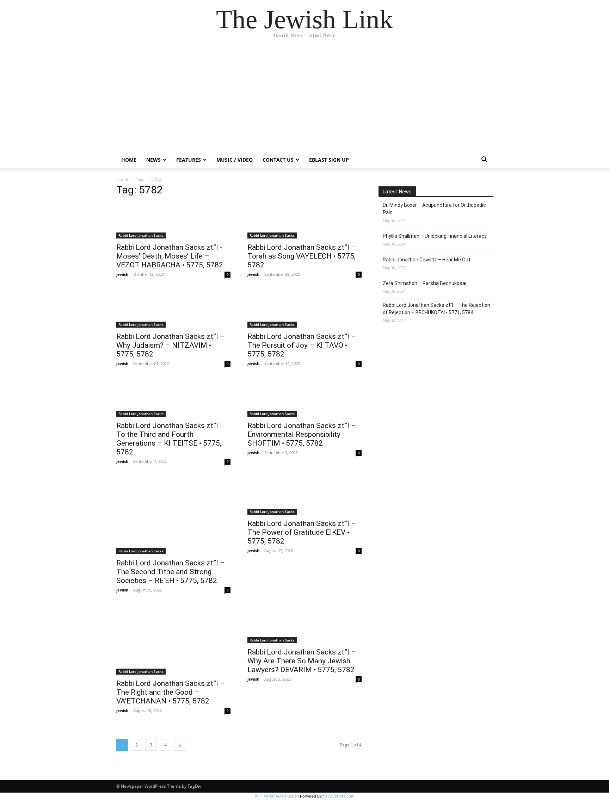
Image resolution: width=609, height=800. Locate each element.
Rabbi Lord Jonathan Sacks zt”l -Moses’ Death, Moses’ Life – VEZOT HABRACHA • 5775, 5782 (169, 256)
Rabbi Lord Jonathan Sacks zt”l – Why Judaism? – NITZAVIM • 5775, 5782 (170, 345)
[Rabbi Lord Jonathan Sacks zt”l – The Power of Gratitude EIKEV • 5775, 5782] (304, 497)
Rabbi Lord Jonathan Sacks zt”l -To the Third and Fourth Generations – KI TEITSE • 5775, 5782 (169, 438)
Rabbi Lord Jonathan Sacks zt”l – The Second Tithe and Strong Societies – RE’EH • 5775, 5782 (170, 572)
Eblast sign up (329, 159)
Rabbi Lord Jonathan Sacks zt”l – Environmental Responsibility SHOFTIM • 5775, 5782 (301, 434)
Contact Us (278, 159)
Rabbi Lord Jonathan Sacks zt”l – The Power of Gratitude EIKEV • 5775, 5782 (301, 532)
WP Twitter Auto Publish (277, 796)
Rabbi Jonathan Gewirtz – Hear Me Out (426, 259)
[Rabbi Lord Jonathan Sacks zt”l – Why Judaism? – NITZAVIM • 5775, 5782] (173, 310)
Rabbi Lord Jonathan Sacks (141, 235)
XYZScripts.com (340, 796)
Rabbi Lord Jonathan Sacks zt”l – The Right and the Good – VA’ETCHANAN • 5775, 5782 (170, 692)
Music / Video (234, 159)
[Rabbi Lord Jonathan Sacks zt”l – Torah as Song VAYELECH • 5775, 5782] (304, 220)
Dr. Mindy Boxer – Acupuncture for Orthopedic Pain (434, 208)
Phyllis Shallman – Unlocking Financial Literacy (435, 236)
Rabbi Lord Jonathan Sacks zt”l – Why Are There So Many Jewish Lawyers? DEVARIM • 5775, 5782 (301, 661)
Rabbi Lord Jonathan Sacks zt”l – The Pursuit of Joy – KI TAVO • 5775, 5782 (301, 345)
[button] (484, 160)
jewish (122, 274)
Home (128, 159)
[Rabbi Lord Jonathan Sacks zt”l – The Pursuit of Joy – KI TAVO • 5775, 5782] (304, 310)
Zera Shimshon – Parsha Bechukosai (424, 283)
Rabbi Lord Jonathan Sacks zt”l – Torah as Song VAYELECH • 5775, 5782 (301, 256)
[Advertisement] (304, 98)
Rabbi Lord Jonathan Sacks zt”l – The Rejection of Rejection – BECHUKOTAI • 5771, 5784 (436, 308)
